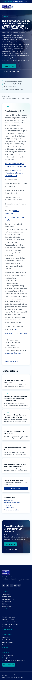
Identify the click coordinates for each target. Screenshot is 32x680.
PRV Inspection (6, 601)
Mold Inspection (6, 596)
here (15, 329)
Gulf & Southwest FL (7, 642)
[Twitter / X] (11, 585)
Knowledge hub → (7, 629)
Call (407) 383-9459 (12, 71)
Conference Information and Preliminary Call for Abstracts (14, 172)
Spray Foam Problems (8, 627)
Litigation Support (7, 606)
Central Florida (6, 640)
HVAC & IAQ (7, 505)
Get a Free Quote (9, 66)
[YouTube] (19, 585)
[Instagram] (7, 585)
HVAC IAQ (5, 604)
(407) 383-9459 (13, 549)
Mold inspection (8, 500)
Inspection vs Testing (8, 619)
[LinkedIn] (15, 585)
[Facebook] (3, 585)
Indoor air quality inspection (12, 502)
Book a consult (10, 544)
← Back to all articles (11, 361)
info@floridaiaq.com (10, 658)
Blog (7, 96)
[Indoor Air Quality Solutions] (8, 7)
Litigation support (9, 507)
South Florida (6, 637)
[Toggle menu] (28, 7)
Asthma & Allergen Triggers (10, 624)
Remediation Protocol (8, 599)
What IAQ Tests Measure (9, 617)
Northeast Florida (7, 645)
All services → (6, 609)
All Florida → (6, 647)
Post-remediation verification (12, 510)
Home (3, 96)
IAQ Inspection (6, 594)
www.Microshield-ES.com (14, 353)
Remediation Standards (8, 622)
